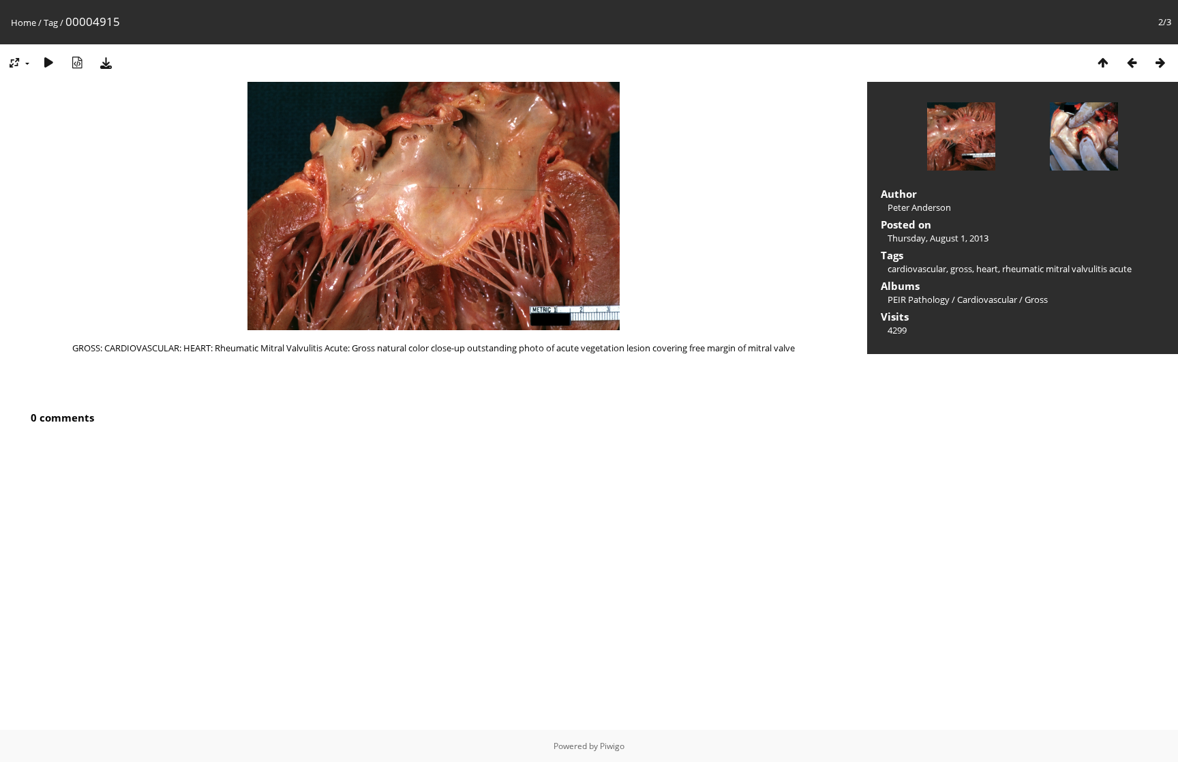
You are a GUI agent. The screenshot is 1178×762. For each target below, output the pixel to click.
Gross (1036, 299)
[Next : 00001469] (1160, 62)
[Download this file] (105, 62)
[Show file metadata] (77, 62)
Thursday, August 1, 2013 (938, 238)
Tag (51, 22)
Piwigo (612, 746)
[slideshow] (48, 62)
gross (961, 269)
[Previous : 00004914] (1131, 62)
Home (23, 22)
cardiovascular (917, 269)
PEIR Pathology (919, 299)
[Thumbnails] (1103, 62)
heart (987, 269)
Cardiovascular (987, 299)
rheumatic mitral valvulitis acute (1067, 269)
